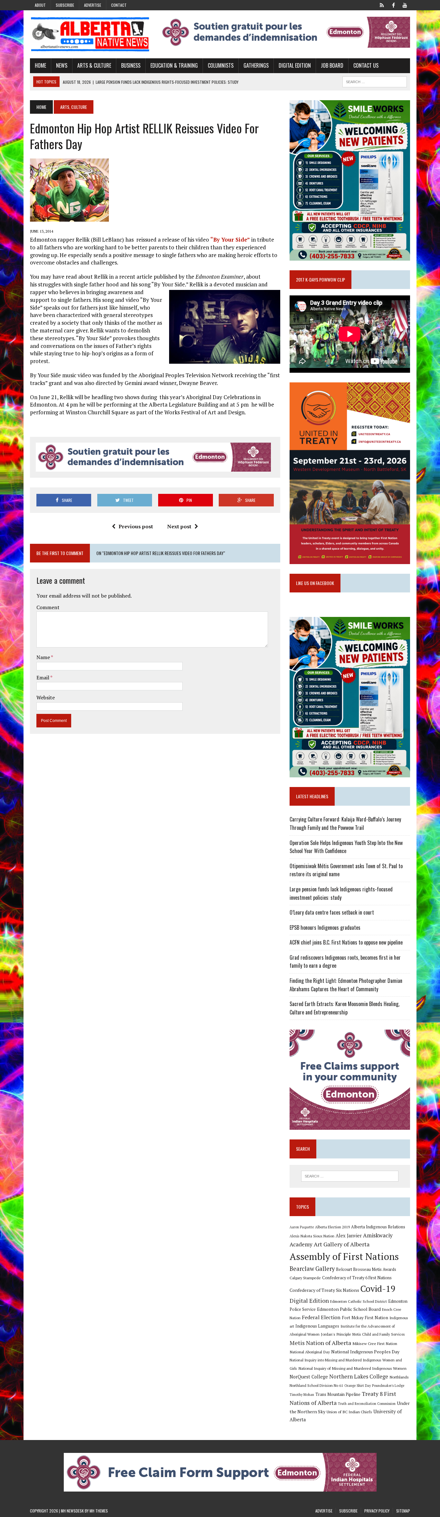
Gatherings (256, 65)
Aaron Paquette (302, 1227)
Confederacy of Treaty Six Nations (324, 1290)
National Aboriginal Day (310, 1351)
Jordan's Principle (336, 1334)
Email (43, 677)
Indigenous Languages (317, 1326)
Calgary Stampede (305, 1277)
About (40, 5)
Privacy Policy (376, 1510)
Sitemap (403, 1510)
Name (43, 657)
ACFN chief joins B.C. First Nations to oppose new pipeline (346, 942)
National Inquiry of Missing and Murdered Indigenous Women (352, 1368)
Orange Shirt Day (357, 1385)
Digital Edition (295, 65)
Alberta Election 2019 (332, 1226)
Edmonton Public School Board (349, 1309)
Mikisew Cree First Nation (374, 1343)
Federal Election (321, 1317)
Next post (179, 526)
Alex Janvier (349, 1236)
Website (45, 697)
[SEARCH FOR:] (374, 81)
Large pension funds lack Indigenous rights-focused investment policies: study (341, 893)
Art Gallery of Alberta (341, 1244)
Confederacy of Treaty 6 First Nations (357, 1278)
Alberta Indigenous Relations (378, 1227)
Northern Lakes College (358, 1376)
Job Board (332, 65)
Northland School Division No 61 (316, 1385)
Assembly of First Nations (344, 1256)
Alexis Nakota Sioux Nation (312, 1236)
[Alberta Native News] (90, 34)
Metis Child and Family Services (378, 1334)
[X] (382, 4)
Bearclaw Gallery (312, 1268)
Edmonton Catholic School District (358, 1301)
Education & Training (174, 65)
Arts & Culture (94, 65)
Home (40, 65)
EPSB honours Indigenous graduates (325, 927)
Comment (48, 607)
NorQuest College (309, 1377)
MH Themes (99, 1510)
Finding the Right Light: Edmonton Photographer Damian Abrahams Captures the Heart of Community (346, 985)
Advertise (92, 5)
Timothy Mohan (302, 1394)
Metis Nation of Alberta (320, 1343)
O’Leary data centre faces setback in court (332, 912)
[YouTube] (405, 4)
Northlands (399, 1376)
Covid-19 (378, 1288)
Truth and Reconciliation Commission (367, 1403)
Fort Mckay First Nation (365, 1317)
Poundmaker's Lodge (388, 1385)
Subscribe (65, 5)
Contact (119, 5)
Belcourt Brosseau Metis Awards (366, 1269)
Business (130, 65)
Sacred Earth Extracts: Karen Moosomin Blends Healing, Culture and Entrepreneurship (344, 1008)
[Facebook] (393, 4)
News (61, 65)
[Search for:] (350, 1176)
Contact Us (365, 65)
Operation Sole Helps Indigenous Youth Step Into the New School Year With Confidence (346, 847)
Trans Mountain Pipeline (337, 1394)
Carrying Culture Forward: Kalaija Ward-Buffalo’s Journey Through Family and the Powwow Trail (345, 823)
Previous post (136, 526)
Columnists (221, 65)
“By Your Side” (230, 239)
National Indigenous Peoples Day (365, 1352)
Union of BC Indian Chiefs (349, 1411)
